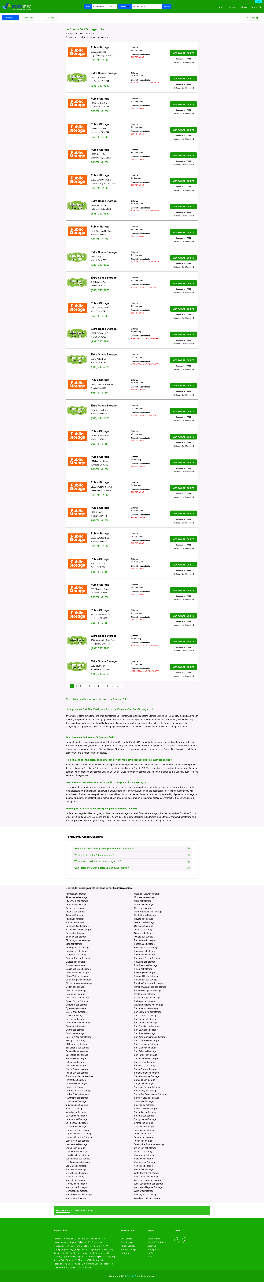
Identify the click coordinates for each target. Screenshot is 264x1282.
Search (167, 6)
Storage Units (63, 1210)
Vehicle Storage (30, 18)
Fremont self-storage (76, 1080)
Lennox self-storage (75, 1148)
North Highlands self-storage (148, 912)
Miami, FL (86, 1267)
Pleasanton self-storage (145, 980)
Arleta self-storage (74, 915)
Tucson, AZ (59, 1256)
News (244, 7)
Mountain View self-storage (147, 894)
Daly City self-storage (76, 1012)
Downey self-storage (76, 1026)
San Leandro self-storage (146, 1040)
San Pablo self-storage (145, 1051)
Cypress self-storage (76, 1008)
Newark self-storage (144, 904)
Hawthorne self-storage (77, 1098)
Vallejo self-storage (143, 1159)
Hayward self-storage (76, 1101)
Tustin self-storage (143, 1141)
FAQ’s (150, 1253)
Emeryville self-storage (77, 1051)
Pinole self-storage (143, 969)
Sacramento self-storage (146, 1008)
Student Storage (128, 1249)
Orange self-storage (143, 933)
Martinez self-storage (76, 1169)
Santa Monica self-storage (147, 1076)
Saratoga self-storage (144, 1080)
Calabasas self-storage (77, 951)
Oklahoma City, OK (101, 1253)
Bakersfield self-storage (77, 926)
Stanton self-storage (144, 1101)
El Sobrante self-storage (77, 1048)
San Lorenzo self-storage (146, 1044)
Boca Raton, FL (78, 1245)
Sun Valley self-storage (145, 1112)
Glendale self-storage (76, 1083)
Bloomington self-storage (78, 940)
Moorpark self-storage (76, 1198)
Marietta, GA (75, 1267)
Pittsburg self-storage (144, 972)
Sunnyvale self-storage (145, 1119)
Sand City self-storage (145, 1062)
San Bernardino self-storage (147, 1012)
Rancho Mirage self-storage (147, 990)
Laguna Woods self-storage (79, 1137)
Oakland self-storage (144, 922)
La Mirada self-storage (76, 1119)
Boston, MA (97, 1242)
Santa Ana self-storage (145, 1065)
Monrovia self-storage (76, 1184)
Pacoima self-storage (144, 944)
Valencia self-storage (144, 1155)
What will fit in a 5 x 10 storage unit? (94, 855)
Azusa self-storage (75, 922)
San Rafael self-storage (145, 1055)
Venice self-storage (143, 1166)
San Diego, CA (71, 1249)
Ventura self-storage (144, 1169)
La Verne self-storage (76, 1126)
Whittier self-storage (143, 1191)
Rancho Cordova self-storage (148, 983)
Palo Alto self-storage (144, 954)
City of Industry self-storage (79, 983)
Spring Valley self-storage (146, 1098)
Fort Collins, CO (106, 1256)
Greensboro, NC (61, 1267)
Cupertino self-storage (76, 1005)
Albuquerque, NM (62, 1245)
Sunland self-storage (144, 1116)
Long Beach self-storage (78, 1155)
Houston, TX (59, 1238)
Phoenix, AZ (83, 1260)
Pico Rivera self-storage (145, 965)
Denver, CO (71, 1238)
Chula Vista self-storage (77, 976)
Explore (232, 7)
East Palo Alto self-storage (78, 1037)
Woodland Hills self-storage (147, 1198)
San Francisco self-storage (147, 1026)
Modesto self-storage (76, 1180)
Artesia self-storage (75, 919)
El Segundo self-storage (77, 1044)
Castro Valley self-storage (78, 969)
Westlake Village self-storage (148, 1187)
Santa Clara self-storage (146, 1069)
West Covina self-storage (146, 1176)
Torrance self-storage (144, 1130)
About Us (152, 1245)
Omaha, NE (75, 1253)
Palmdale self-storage (144, 951)
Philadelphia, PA (97, 1238)
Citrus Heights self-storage (79, 980)
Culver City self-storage (77, 1001)
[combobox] (102, 6)
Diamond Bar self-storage (78, 1022)
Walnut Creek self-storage (146, 1173)
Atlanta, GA (83, 1238)
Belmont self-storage (76, 933)
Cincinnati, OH (91, 1263)
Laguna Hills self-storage (78, 1130)
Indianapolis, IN (106, 1263)
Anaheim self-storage (76, 904)
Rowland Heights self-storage (148, 1005)
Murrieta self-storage (144, 897)
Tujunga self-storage (144, 1137)
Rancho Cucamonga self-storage (150, 987)
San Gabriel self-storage (146, 1030)
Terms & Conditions (157, 1242)
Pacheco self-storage (144, 940)
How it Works (154, 1238)
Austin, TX (85, 1242)
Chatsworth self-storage (77, 972)
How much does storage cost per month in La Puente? (104, 848)
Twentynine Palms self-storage (149, 1144)
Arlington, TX (73, 1242)
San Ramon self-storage (146, 1058)
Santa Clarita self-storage (146, 1073)
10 (112, 686)
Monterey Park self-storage (79, 1194)
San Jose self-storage (144, 1033)
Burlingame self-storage (77, 947)
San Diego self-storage (145, 1019)
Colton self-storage (75, 987)
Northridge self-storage (145, 915)
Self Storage (10, 18)
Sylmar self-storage (143, 1123)
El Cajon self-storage (76, 1040)
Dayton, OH (95, 1249)
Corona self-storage (75, 994)
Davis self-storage (74, 1015)
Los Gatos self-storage (77, 1166)
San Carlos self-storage (145, 1015)
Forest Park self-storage (77, 1069)
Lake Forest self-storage (77, 1141)
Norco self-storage (143, 908)
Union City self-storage (145, 1148)
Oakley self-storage (143, 926)
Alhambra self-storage (76, 897)
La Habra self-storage (76, 1116)
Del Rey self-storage (76, 1019)
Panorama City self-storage (147, 958)
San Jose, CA (92, 1256)
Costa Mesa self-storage (77, 997)
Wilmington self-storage (145, 1194)
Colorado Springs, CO (75, 1256)
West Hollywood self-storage (148, 1180)
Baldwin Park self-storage (78, 929)
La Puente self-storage (77, 1123)
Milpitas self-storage (75, 1176)
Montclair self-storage (76, 1187)
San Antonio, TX (61, 1253)
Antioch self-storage (75, 908)
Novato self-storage (143, 919)
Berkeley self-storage (76, 937)
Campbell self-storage (76, 954)
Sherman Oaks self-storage (147, 1087)
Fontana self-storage (76, 1065)
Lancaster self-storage (76, 1144)
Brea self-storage (74, 944)
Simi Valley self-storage (145, 1091)
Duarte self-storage (75, 1030)
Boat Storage (127, 1242)
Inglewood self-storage (77, 1105)
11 (118, 686)
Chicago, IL (59, 1249)
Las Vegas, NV (60, 1242)
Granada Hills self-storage (78, 1091)
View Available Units (183, 53)
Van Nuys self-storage (145, 1162)
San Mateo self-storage (145, 1048)
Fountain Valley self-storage (79, 1076)
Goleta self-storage (75, 1087)
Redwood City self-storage (147, 997)
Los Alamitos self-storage (78, 1159)
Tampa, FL (86, 1253)
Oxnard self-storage (143, 937)
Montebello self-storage (77, 1191)
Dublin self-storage (75, 1033)
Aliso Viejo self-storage (77, 901)
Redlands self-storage (145, 994)
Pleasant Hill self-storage (146, 976)
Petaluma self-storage (144, 962)
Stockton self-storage (144, 1105)
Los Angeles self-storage (78, 1162)
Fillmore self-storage (76, 1062)
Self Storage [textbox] (101, 7)
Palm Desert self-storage (146, 947)
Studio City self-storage (145, 1108)
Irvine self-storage (74, 1108)
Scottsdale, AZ (60, 1263)
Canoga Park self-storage (78, 958)
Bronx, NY (103, 1245)
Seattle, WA (59, 1260)
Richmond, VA (96, 1260)
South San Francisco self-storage (150, 1094)
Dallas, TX (83, 1249)
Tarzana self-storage (144, 1126)
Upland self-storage (143, 1151)
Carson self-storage (75, 965)
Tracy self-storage (142, 1133)
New (258, 1)
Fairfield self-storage (76, 1058)
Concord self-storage (76, 990)
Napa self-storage (142, 901)
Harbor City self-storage (77, 1094)
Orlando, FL (71, 1260)
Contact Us (256, 7)
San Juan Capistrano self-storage (150, 1037)
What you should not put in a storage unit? (97, 861)
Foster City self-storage (77, 1073)
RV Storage (49, 18)
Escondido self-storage (77, 1055)
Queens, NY (106, 1249)
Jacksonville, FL (75, 1263)
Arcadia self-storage (75, 912)
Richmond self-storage (145, 1001)
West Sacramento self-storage (148, 1184)
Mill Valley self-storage (77, 1173)
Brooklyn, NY (92, 1245)
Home (221, 7)
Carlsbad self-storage (76, 962)
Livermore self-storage (76, 1151)
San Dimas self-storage (145, 1022)
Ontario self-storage (143, 929)
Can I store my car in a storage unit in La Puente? (101, 867)
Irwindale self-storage (76, 1112)
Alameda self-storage (76, 894)
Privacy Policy (154, 1249)
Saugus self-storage (144, 1083)
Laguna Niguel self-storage (79, 1133)
